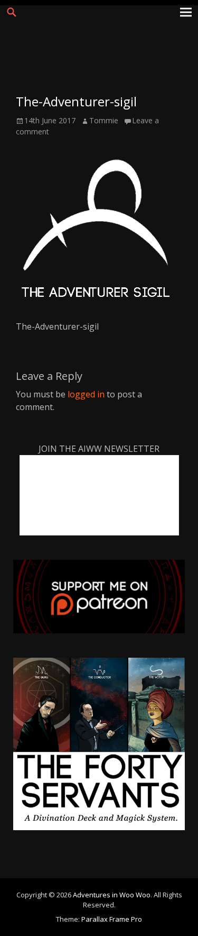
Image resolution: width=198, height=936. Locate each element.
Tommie (103, 120)
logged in (86, 394)
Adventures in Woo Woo (111, 894)
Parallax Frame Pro (111, 919)
